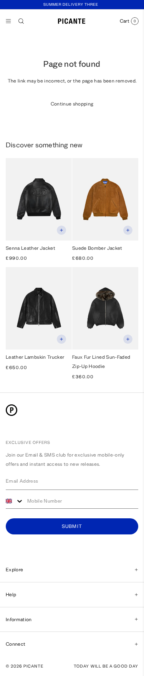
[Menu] (8, 21)
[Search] (21, 21)
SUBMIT (72, 526)
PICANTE (33, 666)
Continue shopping (72, 104)
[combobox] (14, 501)
